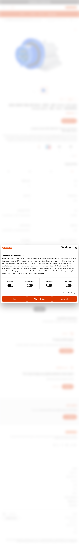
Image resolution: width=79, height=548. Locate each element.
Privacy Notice (38, 273)
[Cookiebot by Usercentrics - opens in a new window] (62, 247)
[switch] (30, 285)
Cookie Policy (61, 271)
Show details (67, 293)
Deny (14, 299)
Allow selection (39, 299)
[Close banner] (76, 248)
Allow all (64, 299)
